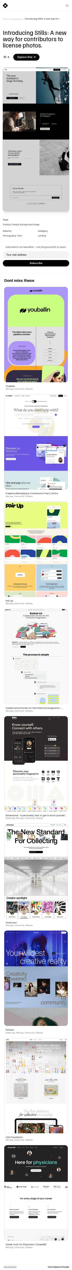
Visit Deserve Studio (58, 1267)
